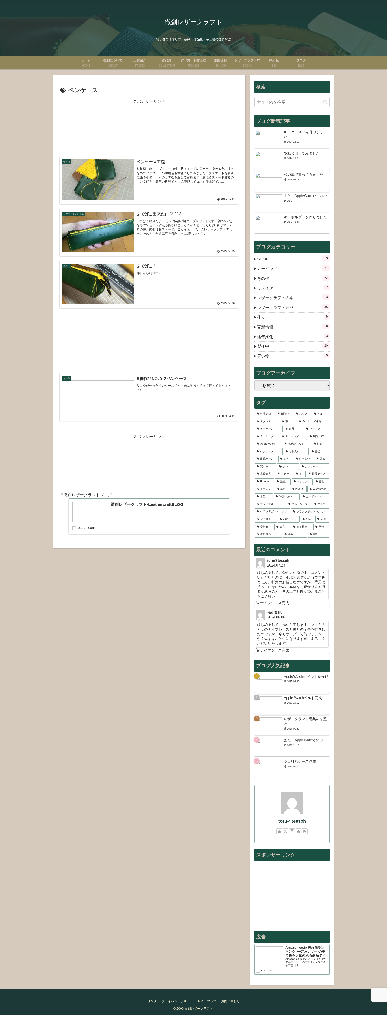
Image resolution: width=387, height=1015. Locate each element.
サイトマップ (207, 1001)
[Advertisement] (149, 127)
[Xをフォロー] (285, 831)
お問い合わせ (230, 1001)
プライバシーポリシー (177, 1001)
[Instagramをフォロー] (292, 831)
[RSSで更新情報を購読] (305, 831)
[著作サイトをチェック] (279, 831)
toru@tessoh (292, 821)
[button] (325, 102)
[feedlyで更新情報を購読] (298, 831)
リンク (152, 1001)
